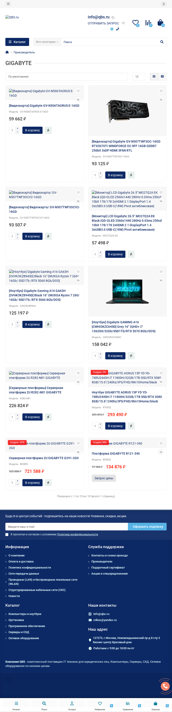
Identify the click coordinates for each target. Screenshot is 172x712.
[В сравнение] (78, 99)
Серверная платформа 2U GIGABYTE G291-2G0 (44, 458)
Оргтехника (16, 620)
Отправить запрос (103, 23)
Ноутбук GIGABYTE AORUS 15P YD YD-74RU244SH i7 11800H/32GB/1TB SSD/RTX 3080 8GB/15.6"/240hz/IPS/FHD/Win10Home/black (127, 397)
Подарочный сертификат (108, 567)
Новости (14, 596)
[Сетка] (154, 76)
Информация (17, 547)
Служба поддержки (106, 547)
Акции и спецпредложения (109, 573)
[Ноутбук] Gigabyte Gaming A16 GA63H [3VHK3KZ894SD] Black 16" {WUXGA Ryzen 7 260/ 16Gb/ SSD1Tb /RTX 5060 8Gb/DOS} (44, 295)
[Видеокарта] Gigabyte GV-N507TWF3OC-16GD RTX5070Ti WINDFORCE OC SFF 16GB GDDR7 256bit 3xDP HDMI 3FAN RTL (126, 146)
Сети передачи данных (24, 573)
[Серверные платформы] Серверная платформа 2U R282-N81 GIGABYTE (36, 390)
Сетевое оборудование (24, 638)
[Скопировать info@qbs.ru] (112, 17)
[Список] (162, 76)
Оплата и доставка (21, 561)
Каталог (12, 605)
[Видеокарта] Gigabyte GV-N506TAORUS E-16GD (44, 105)
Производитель (24, 52)
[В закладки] (78, 91)
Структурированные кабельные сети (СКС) (37, 590)
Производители (101, 561)
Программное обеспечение (27, 626)
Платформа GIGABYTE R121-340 (116, 453)
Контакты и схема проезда (109, 555)
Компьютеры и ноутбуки (25, 614)
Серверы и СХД (19, 632)
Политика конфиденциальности (30, 567)
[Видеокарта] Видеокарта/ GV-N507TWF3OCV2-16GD (44, 209)
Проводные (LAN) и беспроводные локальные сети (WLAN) (43, 582)
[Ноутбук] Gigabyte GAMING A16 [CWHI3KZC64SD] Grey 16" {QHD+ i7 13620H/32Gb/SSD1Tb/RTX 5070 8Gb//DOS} (124, 326)
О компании (16, 555)
